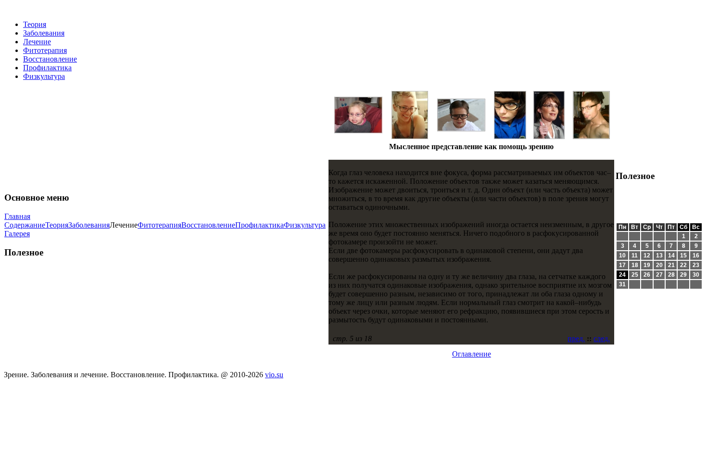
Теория (34, 24)
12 (647, 255)
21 (671, 265)
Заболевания (43, 33)
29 (683, 274)
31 (622, 284)
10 (622, 255)
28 (671, 274)
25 (634, 274)
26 (647, 274)
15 (683, 255)
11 (634, 255)
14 (671, 255)
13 (659, 255)
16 (696, 255)
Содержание (24, 225)
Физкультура (44, 76)
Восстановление (50, 59)
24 (622, 274)
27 (659, 274)
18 (634, 265)
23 (696, 265)
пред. (576, 338)
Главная (17, 216)
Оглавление (471, 354)
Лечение (37, 42)
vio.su (274, 375)
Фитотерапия (45, 50)
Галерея (17, 234)
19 (647, 265)
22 (683, 265)
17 (622, 265)
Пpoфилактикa (47, 68)
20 (659, 265)
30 (696, 274)
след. (601, 338)
